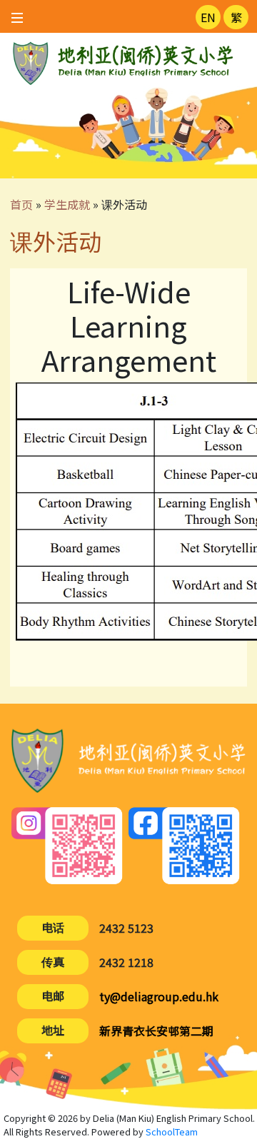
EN (208, 17)
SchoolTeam (172, 1131)
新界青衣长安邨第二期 (156, 1030)
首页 (21, 204)
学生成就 (67, 204)
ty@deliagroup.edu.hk (158, 996)
